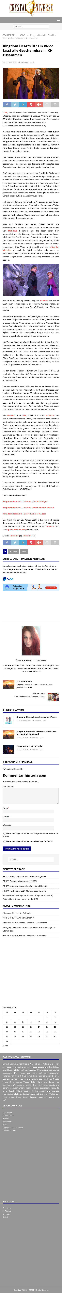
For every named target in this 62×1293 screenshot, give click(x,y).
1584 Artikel (40, 661)
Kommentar (8, 786)
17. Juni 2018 (10, 62)
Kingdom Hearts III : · (14, 769)
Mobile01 (12, 231)
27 (31, 1036)
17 (7, 1032)
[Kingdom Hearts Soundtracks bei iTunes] (8, 720)
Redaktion (7, 1121)
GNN (5, 112)
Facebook (7, 1208)
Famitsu (44, 300)
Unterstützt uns (9, 1130)
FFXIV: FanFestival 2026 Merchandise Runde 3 (24, 891)
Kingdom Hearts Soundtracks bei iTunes (37, 717)
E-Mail (6, 816)
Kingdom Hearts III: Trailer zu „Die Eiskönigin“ (25, 501)
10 (7, 1027)
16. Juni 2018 (23, 737)
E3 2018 (13, 551)
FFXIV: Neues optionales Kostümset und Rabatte (25, 886)
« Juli (5, 1045)
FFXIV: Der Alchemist (21, 913)
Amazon (50, 526)
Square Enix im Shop (16, 529)
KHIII (24, 551)
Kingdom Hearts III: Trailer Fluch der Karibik (24, 514)
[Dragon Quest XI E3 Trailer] (8, 749)
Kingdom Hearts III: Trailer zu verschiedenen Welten (28, 507)
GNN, (24, 415)
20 (31, 1032)
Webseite (7, 825)
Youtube (6, 1214)
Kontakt (6, 1118)
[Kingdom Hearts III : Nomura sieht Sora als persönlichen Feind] (8, 734)
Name (5, 808)
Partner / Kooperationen (13, 1128)
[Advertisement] (31, 608)
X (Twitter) (7, 1211)
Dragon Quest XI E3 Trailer (30, 746)
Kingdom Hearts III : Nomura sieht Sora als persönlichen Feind (36, 733)
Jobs (5, 1125)
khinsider (14, 536)
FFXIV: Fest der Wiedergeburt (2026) (20, 881)
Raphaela (24, 62)
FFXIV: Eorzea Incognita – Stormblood (29, 923)
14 (39, 1027)
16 (55, 1027)
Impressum (7, 1113)
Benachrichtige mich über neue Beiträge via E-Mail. (29, 841)
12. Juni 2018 (23, 749)
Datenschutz (8, 1115)
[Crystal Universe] (31, 15)
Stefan (6, 913)
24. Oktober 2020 (25, 720)
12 (23, 1027)
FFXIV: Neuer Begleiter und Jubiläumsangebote (24, 876)
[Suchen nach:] (31, 26)
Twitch (5, 1217)
